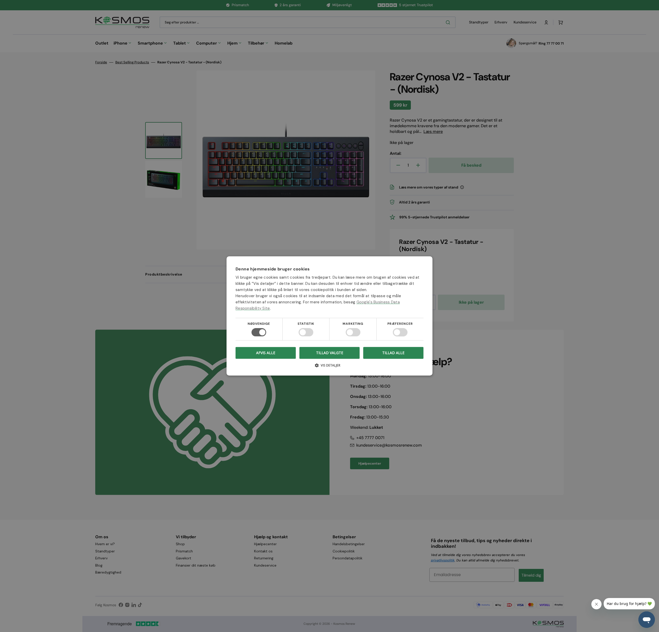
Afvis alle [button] (265, 353)
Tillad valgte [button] (329, 352)
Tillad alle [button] (393, 352)
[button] (329, 367)
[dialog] (329, 316)
